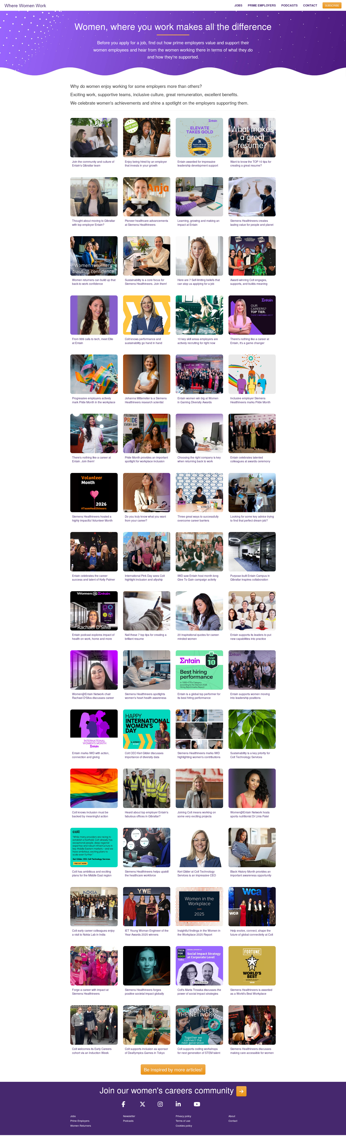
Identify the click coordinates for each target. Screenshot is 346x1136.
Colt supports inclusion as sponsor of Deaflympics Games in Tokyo (146, 1051)
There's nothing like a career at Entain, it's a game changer (249, 341)
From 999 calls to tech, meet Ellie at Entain (92, 341)
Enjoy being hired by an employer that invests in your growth (146, 163)
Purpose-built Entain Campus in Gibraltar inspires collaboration (250, 578)
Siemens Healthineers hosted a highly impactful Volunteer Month (92, 518)
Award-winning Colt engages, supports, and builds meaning (248, 282)
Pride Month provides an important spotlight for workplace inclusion (146, 459)
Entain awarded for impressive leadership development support (198, 163)
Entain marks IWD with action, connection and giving (90, 755)
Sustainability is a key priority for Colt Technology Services (250, 755)
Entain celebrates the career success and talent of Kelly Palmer (93, 578)
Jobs (73, 1116)
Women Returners (80, 1125)
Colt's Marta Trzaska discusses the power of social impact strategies (199, 992)
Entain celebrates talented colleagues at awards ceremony (250, 459)
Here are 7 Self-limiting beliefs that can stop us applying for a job (199, 282)
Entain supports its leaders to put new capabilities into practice (250, 637)
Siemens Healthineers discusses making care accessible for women (252, 1051)
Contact (233, 1120)
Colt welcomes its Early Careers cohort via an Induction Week (92, 1051)
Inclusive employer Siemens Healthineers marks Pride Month (250, 400)
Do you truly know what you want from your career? (145, 518)
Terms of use (183, 1120)
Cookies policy (184, 1125)
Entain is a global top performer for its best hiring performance (199, 696)
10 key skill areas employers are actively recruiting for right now (198, 341)
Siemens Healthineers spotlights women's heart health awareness (145, 696)
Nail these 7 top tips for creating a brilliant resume (146, 637)
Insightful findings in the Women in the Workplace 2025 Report (199, 932)
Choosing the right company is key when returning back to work (199, 459)
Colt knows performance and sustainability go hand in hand (143, 341)
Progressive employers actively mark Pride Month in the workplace (93, 400)
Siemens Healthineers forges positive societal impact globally (144, 992)
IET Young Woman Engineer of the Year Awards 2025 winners (146, 932)
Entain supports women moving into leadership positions (250, 696)
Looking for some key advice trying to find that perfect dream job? (252, 518)
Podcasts (128, 1120)
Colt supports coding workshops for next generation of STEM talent (199, 1051)
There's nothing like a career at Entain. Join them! (91, 459)
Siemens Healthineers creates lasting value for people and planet (251, 222)
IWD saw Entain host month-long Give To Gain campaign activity (198, 578)
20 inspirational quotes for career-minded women (198, 637)
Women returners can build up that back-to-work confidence (94, 282)
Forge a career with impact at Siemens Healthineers (90, 992)
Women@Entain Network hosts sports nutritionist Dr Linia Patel (250, 814)
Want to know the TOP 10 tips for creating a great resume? (250, 163)
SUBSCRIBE (332, 5)
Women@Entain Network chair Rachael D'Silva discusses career (93, 696)
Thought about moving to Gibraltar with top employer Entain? (93, 222)
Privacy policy (183, 1116)
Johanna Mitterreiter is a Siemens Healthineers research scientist (146, 400)
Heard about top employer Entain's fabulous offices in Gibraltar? (146, 814)
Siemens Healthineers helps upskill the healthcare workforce (146, 873)
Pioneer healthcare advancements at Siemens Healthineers (146, 222)
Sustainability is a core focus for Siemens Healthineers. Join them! (146, 282)
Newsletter (129, 1116)
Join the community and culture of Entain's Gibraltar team (93, 163)
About (232, 1116)
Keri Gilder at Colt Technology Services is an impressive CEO (197, 873)
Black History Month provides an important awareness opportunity (250, 873)
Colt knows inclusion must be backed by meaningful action (90, 814)
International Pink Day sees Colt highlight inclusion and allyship (145, 578)
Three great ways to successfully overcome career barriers (198, 518)
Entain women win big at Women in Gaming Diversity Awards (198, 400)
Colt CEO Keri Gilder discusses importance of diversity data (144, 755)
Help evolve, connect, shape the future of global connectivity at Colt (251, 932)
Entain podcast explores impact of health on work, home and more (93, 637)
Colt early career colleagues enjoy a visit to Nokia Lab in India (93, 932)
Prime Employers (79, 1120)
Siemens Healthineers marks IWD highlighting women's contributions (199, 755)
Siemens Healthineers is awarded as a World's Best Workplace (251, 992)
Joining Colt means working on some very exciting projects (197, 814)
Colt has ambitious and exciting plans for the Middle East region (92, 873)
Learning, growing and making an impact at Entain (198, 222)
